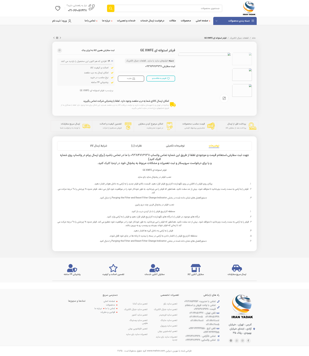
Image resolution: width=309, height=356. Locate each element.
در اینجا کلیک (112, 163)
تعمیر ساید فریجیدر (168, 315)
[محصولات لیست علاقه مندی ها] (57, 8)
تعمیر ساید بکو (170, 304)
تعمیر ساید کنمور (140, 315)
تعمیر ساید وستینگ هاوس (138, 322)
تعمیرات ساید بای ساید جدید (166, 338)
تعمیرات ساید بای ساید (137, 334)
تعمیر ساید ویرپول (168, 326)
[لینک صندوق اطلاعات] (81, 8)
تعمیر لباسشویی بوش (167, 331)
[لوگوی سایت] (249, 8)
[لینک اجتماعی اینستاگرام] (242, 340)
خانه (254, 38)
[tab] (214, 146)
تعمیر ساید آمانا (140, 304)
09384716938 (153, 66)
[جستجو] (110, 8)
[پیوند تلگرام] (231, 340)
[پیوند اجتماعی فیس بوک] (248, 340)
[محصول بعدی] (54, 38)
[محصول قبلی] (60, 38)
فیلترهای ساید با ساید (158, 61)
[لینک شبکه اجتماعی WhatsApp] (59, 50)
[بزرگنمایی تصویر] (224, 98)
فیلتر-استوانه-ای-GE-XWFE (92, 90)
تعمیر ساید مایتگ (168, 320)
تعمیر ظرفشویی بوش (138, 328)
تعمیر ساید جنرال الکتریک (136, 309)
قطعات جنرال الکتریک (239, 38)
